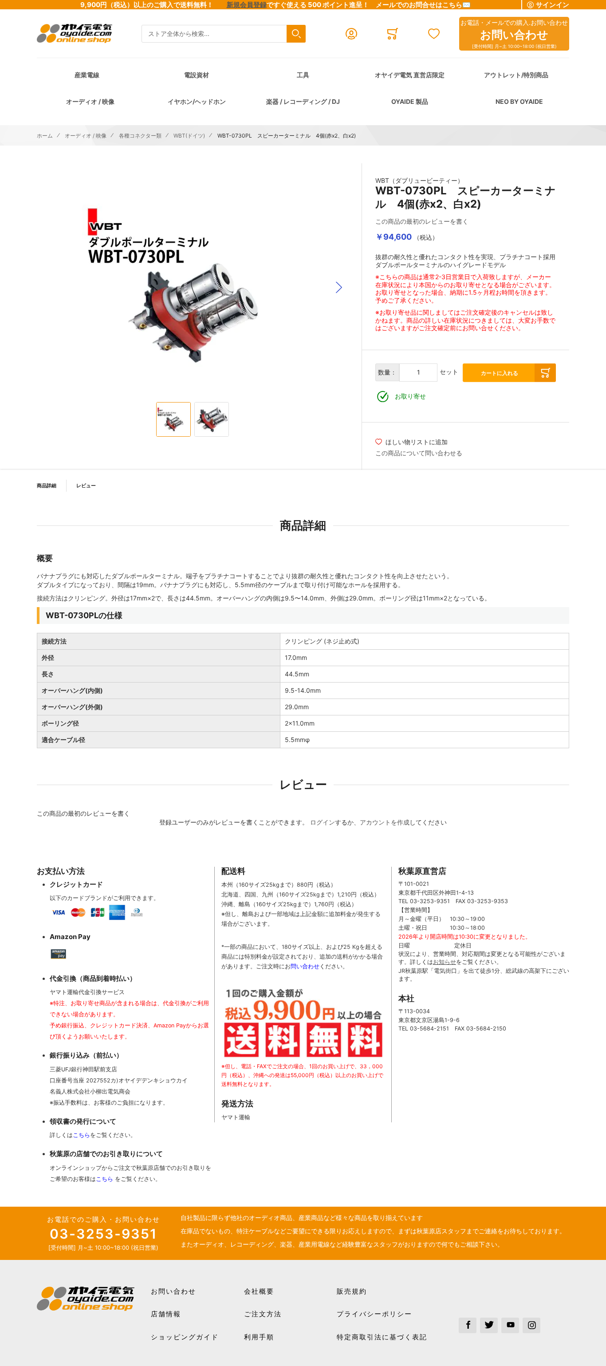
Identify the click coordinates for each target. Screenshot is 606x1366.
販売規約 (352, 1291)
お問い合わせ (173, 1291)
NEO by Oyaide (519, 101)
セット (449, 371)
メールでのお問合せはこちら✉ (423, 4)
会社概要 (259, 1291)
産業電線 (87, 75)
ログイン (322, 822)
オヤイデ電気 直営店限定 (410, 75)
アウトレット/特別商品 (516, 75)
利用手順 (259, 1337)
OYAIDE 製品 (409, 101)
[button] (339, 288)
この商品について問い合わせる (418, 453)
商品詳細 (46, 485)
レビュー (86, 485)
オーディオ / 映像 (90, 101)
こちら (81, 1135)
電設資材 (196, 75)
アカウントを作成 (384, 822)
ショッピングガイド (185, 1337)
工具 (303, 75)
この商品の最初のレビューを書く (421, 221)
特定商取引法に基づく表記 (382, 1337)
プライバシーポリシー (374, 1314)
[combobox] (224, 34)
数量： (387, 372)
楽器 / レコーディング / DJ (303, 101)
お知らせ (444, 962)
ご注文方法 (263, 1314)
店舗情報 (166, 1314)
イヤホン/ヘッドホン (197, 101)
